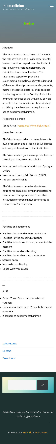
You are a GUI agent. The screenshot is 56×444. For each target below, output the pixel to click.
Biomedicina (13, 5)
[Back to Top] (45, 433)
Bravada (27, 432)
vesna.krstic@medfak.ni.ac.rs (34, 125)
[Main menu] (51, 6)
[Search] (42, 385)
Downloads (8, 358)
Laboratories (9, 343)
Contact (6, 350)
